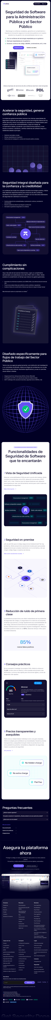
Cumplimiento (6, 945)
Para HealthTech (37, 905)
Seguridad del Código (7, 958)
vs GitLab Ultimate (22, 958)
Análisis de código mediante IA (9, 971)
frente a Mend (22, 949)
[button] (44, 4)
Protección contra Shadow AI (9, 969)
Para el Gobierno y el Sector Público (40, 929)
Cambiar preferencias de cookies (39, 972)
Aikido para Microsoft (7, 961)
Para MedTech (37, 907)
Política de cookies (38, 945)
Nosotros (5, 909)
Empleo (4, 912)
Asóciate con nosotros (8, 916)
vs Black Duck (21, 967)
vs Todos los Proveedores (24, 943)
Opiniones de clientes (23, 925)
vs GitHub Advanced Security (25, 956)
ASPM (4, 949)
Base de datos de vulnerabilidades (22, 912)
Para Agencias (37, 918)
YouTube (44, 982)
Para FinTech (37, 909)
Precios (4, 907)
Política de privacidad (38, 943)
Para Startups (37, 923)
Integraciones (21, 919)
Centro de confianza (38, 967)
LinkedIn (39, 982)
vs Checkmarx (22, 961)
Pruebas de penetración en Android (9, 966)
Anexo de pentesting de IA (39, 955)
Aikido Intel (21, 928)
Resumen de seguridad (39, 969)
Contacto (5, 914)
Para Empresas (37, 920)
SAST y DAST (6, 947)
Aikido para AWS (6, 963)
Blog (19, 914)
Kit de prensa (21, 923)
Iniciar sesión (37, 3)
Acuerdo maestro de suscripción (41, 949)
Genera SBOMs (6, 954)
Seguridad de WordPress (8, 956)
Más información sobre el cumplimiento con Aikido (15, 291)
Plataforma (5, 905)
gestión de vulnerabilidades (9, 952)
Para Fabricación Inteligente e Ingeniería (40, 933)
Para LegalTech (37, 914)
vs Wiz (20, 947)
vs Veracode (21, 954)
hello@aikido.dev (37, 961)
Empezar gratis (18, 47)
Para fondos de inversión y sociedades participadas (39, 926)
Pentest (5, 943)
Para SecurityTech (38, 912)
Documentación (22, 905)
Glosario (20, 921)
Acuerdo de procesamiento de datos (40, 953)
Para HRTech (37, 916)
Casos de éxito (22, 917)
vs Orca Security (22, 952)
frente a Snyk (21, 945)
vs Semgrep (21, 963)
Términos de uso (37, 947)
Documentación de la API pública (24, 908)
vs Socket (21, 969)
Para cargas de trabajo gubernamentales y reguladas (40, 937)
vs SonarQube (22, 965)
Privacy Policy (8, 987)
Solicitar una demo (31, 47)
